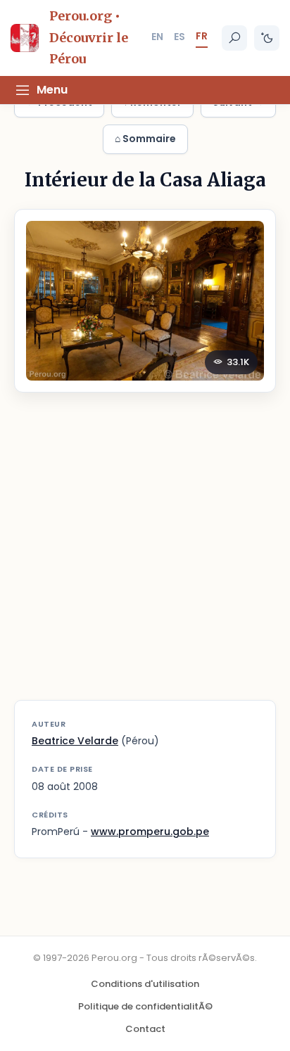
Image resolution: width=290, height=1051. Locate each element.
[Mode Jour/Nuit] (266, 38)
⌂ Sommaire (145, 139)
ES (179, 37)
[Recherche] (234, 38)
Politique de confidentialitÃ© (145, 1006)
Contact (145, 1029)
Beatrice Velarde (75, 741)
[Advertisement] (145, 555)
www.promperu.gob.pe (150, 831)
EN (157, 37)
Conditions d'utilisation (145, 984)
